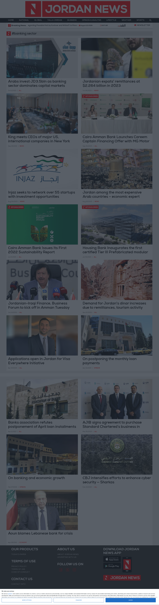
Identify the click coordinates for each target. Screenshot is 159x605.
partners (10, 593)
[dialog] (79, 597)
